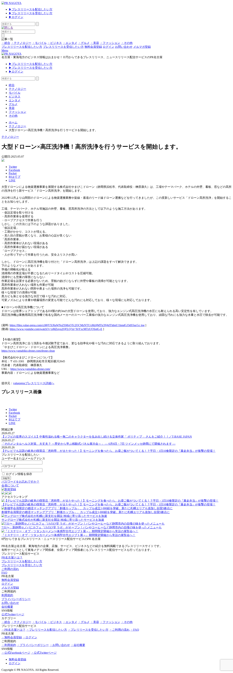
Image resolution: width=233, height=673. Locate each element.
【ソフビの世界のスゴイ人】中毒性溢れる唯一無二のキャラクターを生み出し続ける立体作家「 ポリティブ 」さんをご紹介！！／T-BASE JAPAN (96, 436)
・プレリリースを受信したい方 (88, 629)
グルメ (13, 104)
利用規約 (7, 595)
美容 (12, 108)
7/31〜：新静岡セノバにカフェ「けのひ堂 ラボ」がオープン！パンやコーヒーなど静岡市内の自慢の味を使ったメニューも (81, 527)
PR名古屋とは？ (12, 557)
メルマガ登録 (142, 46)
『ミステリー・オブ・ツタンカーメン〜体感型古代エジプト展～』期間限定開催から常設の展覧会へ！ (68, 535)
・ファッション (110, 42)
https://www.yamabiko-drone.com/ (30, 369)
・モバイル (39, 42)
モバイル (14, 92)
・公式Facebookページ (15, 652)
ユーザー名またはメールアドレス (23, 458)
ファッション (17, 111)
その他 (13, 115)
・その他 (127, 42)
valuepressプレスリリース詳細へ (33, 383)
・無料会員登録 (11, 637)
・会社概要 (78, 645)
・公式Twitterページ (44, 652)
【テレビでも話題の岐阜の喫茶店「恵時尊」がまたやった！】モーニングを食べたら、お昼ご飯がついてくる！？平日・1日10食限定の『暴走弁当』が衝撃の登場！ (108, 450)
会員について (10, 485)
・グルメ (84, 42)
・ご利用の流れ (119, 629)
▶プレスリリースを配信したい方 (30, 9)
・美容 (94, 42)
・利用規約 (8, 645)
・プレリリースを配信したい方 (46, 629)
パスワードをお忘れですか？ (20, 481)
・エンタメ (70, 42)
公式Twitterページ (12, 614)
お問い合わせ (124, 46)
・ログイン (30, 637)
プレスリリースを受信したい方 (63, 46)
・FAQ (134, 629)
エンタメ (14, 100)
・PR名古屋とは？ (13, 629)
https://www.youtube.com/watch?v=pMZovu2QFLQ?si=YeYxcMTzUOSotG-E (56, 329)
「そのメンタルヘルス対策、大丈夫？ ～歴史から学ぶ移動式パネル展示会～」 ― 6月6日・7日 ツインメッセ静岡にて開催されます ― (88, 443)
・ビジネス (54, 42)
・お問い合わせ (60, 645)
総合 (12, 85)
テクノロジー (17, 88)
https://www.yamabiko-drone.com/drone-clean (28, 350)
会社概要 (7, 606)
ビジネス (14, 96)
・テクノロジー (21, 42)
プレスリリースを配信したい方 (21, 46)
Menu (4, 50)
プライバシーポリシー (16, 599)
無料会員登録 (93, 46)
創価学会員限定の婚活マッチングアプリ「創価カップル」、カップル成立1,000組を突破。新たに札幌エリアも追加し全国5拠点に (85, 512)
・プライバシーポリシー (33, 645)
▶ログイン (16, 17)
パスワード (8, 466)
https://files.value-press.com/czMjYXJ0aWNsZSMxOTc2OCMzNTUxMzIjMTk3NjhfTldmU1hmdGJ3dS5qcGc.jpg (77, 325)
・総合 (5, 42)
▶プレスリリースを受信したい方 (30, 13)
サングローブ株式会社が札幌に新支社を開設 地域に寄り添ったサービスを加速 (52, 519)
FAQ (4, 572)
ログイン (108, 46)
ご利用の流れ (10, 569)
